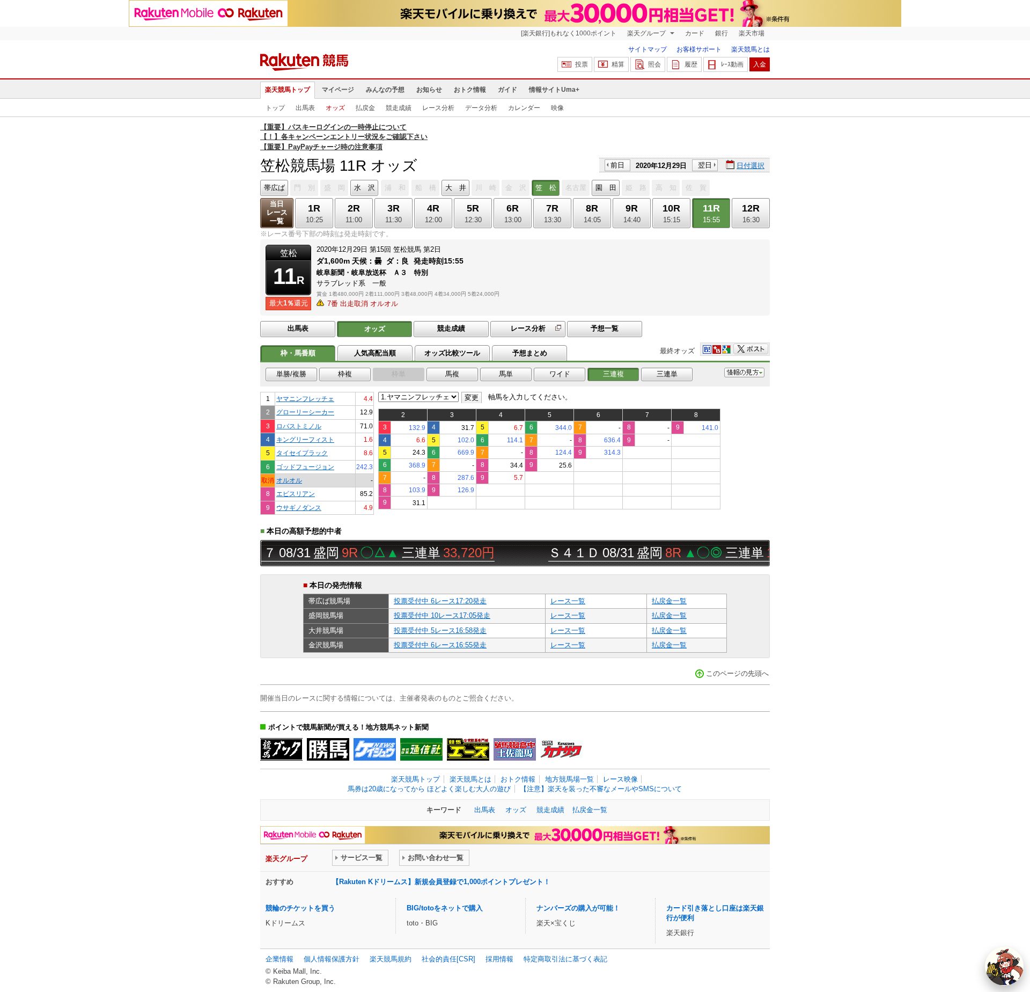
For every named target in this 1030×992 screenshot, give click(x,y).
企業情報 (279, 959)
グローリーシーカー (305, 412)
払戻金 (365, 108)
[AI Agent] (1004, 966)
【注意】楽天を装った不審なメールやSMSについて (601, 789)
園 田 (605, 188)
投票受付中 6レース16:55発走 (440, 645)
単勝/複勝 (291, 374)
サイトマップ (647, 49)
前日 (617, 165)
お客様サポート (699, 49)
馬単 (506, 374)
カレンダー (524, 108)
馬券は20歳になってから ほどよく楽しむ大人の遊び (429, 789)
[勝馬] (328, 749)
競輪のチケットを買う (300, 908)
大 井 (455, 188)
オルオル (289, 480)
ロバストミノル (298, 425)
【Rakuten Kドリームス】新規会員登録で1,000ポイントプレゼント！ (441, 882)
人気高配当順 (375, 353)
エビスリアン (295, 493)
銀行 (721, 33)
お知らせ (429, 89)
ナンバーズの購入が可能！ (578, 908)
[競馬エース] (468, 749)
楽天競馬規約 (390, 959)
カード (694, 33)
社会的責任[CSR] (448, 959)
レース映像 (620, 779)
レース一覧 (567, 601)
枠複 (345, 374)
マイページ (338, 89)
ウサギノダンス (298, 507)
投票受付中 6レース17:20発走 (440, 601)
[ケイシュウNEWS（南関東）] (375, 749)
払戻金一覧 (669, 601)
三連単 (667, 374)
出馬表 (305, 108)
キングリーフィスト (305, 439)
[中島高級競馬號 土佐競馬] (515, 749)
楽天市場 (751, 33)
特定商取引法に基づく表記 (565, 959)
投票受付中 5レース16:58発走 (440, 630)
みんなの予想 (385, 89)
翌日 (705, 165)
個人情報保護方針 (331, 959)
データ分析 (481, 108)
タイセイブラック (302, 452)
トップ (275, 108)
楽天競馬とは (750, 49)
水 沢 (364, 188)
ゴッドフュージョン (305, 466)
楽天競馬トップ (287, 89)
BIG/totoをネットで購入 (445, 908)
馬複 (452, 374)
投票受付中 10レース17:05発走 (442, 615)
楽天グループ (647, 33)
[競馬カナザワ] (561, 749)
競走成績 (398, 108)
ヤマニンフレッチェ (305, 398)
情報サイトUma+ (554, 89)
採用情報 (499, 959)
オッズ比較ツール (452, 353)
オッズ (335, 108)
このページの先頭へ (737, 673)
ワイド (559, 374)
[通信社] (421, 749)
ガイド (507, 89)
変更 (472, 397)
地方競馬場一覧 (569, 779)
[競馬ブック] (281, 749)
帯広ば (274, 188)
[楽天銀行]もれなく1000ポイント (568, 33)
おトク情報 (470, 89)
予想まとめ (529, 353)
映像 (557, 108)
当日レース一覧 (277, 212)
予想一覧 (605, 328)
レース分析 (438, 108)
